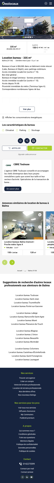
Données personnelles (27, 448)
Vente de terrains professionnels (27, 385)
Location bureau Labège (27, 313)
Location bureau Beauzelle (27, 338)
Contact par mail (27, 469)
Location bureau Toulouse (27, 295)
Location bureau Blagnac (27, 331)
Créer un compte (27, 381)
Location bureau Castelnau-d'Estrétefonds (27, 352)
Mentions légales (27, 441)
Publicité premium (27, 418)
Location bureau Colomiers (27, 348)
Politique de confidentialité (27, 444)
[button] (4, 262)
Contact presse (27, 472)
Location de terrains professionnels (27, 388)
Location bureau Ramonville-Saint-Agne (27, 317)
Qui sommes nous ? (27, 431)
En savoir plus (13, 189)
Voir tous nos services (27, 408)
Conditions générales (27, 434)
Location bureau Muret (27, 320)
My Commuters (27, 414)
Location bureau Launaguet (27, 359)
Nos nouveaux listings (27, 395)
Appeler (16, 148)
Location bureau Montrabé (27, 342)
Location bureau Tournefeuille (27, 302)
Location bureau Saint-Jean (27, 299)
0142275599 (29, 464)
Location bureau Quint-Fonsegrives (27, 356)
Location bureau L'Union (27, 334)
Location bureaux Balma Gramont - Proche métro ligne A (19, 243)
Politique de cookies (27, 451)
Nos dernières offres (27, 391)
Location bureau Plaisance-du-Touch (27, 324)
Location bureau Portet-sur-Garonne (27, 306)
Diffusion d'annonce (27, 411)
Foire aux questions (27, 437)
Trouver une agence (27, 378)
